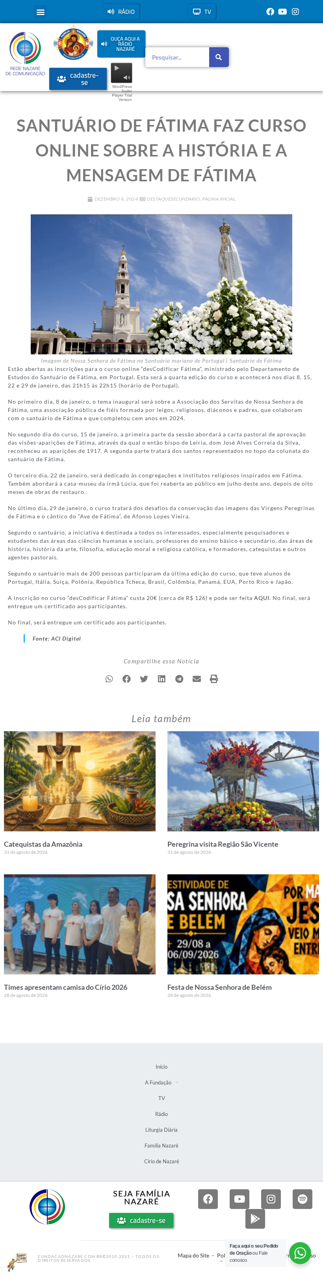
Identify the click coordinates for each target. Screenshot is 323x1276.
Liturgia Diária (161, 1130)
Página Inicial (219, 199)
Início (161, 1067)
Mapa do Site (193, 1255)
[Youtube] (282, 11)
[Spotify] (302, 1199)
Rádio (161, 1114)
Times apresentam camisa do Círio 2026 (65, 987)
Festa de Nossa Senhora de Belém (219, 987)
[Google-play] (255, 1219)
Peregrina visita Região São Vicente (222, 844)
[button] (40, 11)
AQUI (261, 597)
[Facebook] (270, 11)
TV (161, 1098)
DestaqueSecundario (173, 199)
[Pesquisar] (219, 57)
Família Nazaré (161, 1145)
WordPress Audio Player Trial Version (122, 93)
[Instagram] (295, 11)
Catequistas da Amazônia (43, 844)
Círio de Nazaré (161, 1161)
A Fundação (158, 1082)
